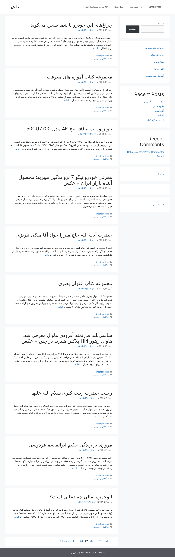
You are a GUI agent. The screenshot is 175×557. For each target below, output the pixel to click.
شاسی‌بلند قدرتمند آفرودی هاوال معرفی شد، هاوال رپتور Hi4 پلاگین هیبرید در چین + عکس (66, 338)
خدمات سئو (158, 204)
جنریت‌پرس (75, 552)
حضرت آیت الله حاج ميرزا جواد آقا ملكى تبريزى (64, 235)
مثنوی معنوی (158, 106)
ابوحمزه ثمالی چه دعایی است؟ (80, 496)
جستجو (160, 23)
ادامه (95, 48)
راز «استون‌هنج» (136, 6)
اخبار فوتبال (158, 69)
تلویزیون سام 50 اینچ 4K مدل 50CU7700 (69, 128)
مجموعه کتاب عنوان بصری (85, 283)
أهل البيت (159, 110)
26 (81, 541)
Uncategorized (102, 56)
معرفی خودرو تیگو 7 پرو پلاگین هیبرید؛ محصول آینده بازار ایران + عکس (65, 180)
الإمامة (161, 115)
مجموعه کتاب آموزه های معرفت (79, 77)
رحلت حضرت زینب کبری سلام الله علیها (71, 393)
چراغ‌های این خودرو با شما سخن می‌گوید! (70, 25)
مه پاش (160, 173)
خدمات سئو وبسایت (154, 48)
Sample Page (155, 6)
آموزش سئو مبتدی (155, 76)
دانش (15, 7)
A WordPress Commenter (150, 152)
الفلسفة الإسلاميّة (155, 120)
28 (91, 541)
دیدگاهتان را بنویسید (101, 58)
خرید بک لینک (157, 55)
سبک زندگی (119, 6)
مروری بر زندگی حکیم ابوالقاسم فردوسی (70, 445)
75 (99, 541)
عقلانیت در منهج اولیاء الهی (96, 6)
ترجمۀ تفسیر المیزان (154, 101)
